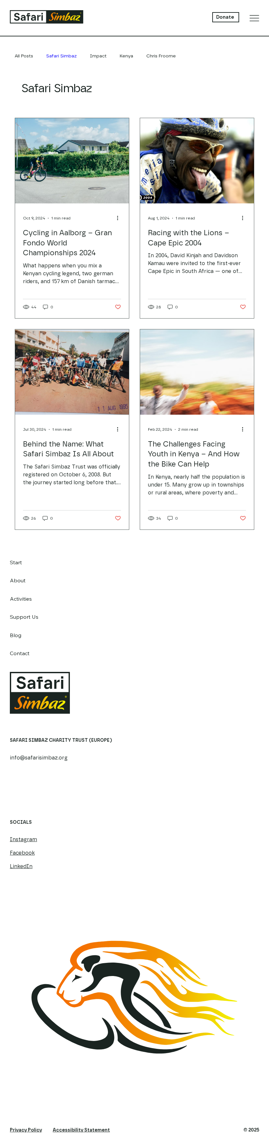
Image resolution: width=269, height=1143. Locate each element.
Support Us (24, 616)
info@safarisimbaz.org (39, 758)
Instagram (23, 839)
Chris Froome (161, 56)
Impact (98, 56)
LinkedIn (21, 866)
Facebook (22, 853)
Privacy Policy (26, 1130)
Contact (20, 653)
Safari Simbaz (61, 56)
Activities (21, 598)
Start (16, 562)
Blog (15, 635)
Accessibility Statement (81, 1130)
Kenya (126, 56)
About (18, 580)
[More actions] (120, 218)
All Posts (24, 56)
